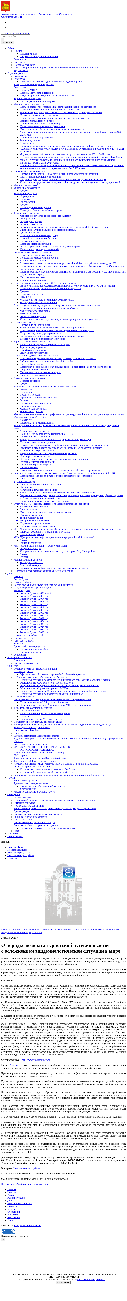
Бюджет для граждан (31, 221)
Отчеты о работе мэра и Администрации (35, 668)
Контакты (19, 643)
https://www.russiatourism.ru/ (36, 1060)
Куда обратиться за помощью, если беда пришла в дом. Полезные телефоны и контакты (66, 445)
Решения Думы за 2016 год (34, 604)
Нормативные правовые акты (35, 403)
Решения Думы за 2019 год (34, 612)
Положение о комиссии (26, 663)
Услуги (11, 777)
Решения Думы (22, 590)
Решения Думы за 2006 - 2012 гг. (37, 593)
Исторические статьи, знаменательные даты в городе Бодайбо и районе (58, 551)
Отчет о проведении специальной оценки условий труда (50, 246)
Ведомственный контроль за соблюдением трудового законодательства (57, 492)
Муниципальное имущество (35, 311)
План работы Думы (24, 640)
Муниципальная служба (26, 185)
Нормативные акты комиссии (35, 436)
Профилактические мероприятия (37, 442)
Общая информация (30, 543)
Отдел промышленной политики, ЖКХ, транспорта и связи (45, 283)
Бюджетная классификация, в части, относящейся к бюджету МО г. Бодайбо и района (65, 227)
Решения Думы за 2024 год (34, 626)
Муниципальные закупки (27, 98)
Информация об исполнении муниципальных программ (49, 109)
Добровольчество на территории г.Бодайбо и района (47, 361)
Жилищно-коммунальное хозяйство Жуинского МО (47, 299)
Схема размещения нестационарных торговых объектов (49, 308)
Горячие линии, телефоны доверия (38, 397)
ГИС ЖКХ (25, 297)
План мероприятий (30, 710)
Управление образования (27, 188)
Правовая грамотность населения (37, 526)
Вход (10, 1220)
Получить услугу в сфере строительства (41, 333)
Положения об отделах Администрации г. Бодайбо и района (52, 81)
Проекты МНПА (29, 90)
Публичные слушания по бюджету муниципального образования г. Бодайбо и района (65, 680)
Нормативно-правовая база (34, 649)
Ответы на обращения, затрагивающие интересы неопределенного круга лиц (55, 800)
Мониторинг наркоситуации (35, 456)
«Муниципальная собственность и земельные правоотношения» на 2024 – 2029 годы (65, 154)
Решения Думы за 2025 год (34, 629)
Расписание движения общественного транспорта (40, 752)
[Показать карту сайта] (7, 27)
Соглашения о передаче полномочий (39, 257)
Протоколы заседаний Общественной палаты (44, 702)
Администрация (16, 73)
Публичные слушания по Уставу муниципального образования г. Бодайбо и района (64, 691)
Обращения (13, 794)
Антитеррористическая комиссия (31, 520)
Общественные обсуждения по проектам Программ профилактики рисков (59, 685)
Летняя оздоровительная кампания (32, 766)
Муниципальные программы (29, 104)
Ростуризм (15, 1065)
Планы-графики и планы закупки (37, 101)
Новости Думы (15, 847)
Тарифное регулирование (33, 347)
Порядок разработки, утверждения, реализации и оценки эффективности (58, 106)
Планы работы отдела (31, 364)
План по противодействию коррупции (40, 176)
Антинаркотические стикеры (35, 431)
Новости (18, 576)
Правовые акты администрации (37, 92)
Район (10, 48)
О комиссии (26, 389)
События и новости (30, 394)
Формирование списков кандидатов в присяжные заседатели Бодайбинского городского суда (63, 724)
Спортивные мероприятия (34, 369)
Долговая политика (30, 232)
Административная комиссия (29, 378)
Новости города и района (20, 855)
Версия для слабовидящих (17, 33)
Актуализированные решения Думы (33, 587)
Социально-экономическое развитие (33, 252)
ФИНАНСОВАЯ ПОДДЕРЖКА (37, 749)
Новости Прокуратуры (19, 852)
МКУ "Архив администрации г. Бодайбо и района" (41, 545)
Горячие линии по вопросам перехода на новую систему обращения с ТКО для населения (67, 285)
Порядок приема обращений (29, 805)
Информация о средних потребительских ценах (45, 344)
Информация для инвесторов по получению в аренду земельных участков (59, 319)
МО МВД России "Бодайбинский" (32, 727)
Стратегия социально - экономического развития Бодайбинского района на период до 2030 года (71, 263)
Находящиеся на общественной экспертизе (42, 786)
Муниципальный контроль (28, 559)
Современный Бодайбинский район (39, 56)
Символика (20, 59)
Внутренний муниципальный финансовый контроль (48, 229)
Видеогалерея (21, 70)
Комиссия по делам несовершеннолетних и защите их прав (45, 386)
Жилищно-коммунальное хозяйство (38, 302)
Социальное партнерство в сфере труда (40, 484)
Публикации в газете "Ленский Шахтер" (41, 719)
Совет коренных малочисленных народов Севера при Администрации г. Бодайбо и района (62, 775)
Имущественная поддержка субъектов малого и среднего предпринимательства (56, 763)
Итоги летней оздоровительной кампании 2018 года (47, 769)
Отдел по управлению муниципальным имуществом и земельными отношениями (57, 305)
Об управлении (28, 202)
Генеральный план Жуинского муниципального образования (52, 336)
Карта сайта (13, 1217)
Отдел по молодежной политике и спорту (36, 355)
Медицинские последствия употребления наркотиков (48, 453)
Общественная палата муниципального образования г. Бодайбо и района (52, 699)
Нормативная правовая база (34, 241)
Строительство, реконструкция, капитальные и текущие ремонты (54, 118)
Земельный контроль (31, 565)
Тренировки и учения (31, 517)
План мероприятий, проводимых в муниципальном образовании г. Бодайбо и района (59, 67)
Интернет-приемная (24, 803)
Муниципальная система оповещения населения (45, 512)
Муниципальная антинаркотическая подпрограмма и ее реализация (55, 439)
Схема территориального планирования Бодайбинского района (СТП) (57, 330)
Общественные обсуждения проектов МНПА (44, 688)
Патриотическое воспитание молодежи (40, 372)
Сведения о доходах (30, 652)
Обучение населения (31, 515)
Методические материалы (33, 408)
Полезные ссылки (23, 819)
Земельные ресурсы (30, 313)
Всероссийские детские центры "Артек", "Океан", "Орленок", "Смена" (58, 358)
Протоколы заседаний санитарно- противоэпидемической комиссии (56, 475)
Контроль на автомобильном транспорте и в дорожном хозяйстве (54, 568)
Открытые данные (23, 671)
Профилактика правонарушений (37, 422)
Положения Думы (23, 638)
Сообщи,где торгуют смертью (35, 464)
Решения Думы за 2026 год (34, 632)
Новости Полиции (17, 849)
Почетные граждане (24, 65)
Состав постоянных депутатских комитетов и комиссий (43, 584)
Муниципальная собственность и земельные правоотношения (52, 129)
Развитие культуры (30, 140)
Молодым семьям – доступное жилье (39, 115)
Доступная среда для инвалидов (31, 744)
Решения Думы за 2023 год (34, 624)
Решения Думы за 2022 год (34, 621)
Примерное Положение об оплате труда (41, 210)
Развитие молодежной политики (37, 120)
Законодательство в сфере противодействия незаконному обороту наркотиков (61, 448)
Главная (5, 929)
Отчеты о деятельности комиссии (37, 461)
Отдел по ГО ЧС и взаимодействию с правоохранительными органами (51, 503)
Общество (12, 666)
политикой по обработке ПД (92, 1279)
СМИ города (20, 755)
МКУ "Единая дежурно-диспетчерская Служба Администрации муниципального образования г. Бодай (68, 529)
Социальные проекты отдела (35, 375)
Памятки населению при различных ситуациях (45, 531)
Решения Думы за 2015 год (34, 601)
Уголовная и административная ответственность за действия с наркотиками (60, 470)
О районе (19, 51)
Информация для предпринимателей (39, 249)
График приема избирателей (29, 635)
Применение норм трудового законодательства (45, 501)
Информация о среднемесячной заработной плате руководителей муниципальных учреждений (70, 182)
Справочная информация (33, 406)
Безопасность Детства (31, 411)
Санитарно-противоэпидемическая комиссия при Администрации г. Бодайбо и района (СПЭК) (64, 473)
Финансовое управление (27, 213)
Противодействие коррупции (29, 171)
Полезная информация (32, 534)
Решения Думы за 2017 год (34, 607)
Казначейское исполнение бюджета (38, 238)
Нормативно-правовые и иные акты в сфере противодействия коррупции (59, 174)
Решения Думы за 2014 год (34, 598)
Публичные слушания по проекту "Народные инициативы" (51, 694)
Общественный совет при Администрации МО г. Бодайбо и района (56, 705)
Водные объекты (29, 509)
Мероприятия (27, 196)
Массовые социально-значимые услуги (34, 791)
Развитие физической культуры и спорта (41, 123)
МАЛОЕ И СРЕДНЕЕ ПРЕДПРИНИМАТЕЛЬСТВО (42, 747)
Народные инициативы (32, 277)
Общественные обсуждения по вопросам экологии (47, 682)
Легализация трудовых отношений (38, 489)
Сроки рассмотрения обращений (31, 817)
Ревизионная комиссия (19, 657)
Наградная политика (24, 696)
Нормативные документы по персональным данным (47, 828)
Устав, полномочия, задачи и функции (34, 84)
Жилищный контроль (31, 562)
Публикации (26, 392)
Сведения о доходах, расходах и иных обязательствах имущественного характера (63, 179)
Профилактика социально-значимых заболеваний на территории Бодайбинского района (66, 146)
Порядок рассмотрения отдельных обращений (38, 814)
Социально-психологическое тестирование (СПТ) (46, 434)
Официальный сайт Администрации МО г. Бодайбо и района (52, 674)
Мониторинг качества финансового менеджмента (46, 215)
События (12, 858)
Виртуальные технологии (27, 1225)
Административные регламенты (31, 783)
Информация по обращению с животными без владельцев (50, 288)
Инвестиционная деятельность (36, 255)
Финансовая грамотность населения (33, 707)
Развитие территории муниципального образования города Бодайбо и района (61, 112)
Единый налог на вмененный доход (39, 235)
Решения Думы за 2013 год (34, 596)
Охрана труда (27, 487)
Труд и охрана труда (24, 481)
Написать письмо (23, 797)
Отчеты (24, 400)
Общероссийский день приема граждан (34, 822)
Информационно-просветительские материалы (45, 713)
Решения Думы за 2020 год (34, 615)
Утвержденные (28, 789)
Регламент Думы (22, 582)
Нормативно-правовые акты (35, 325)
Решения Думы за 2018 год (34, 610)
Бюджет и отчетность (31, 224)
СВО (16, 830)
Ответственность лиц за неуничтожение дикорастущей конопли (54, 459)
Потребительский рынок (33, 350)
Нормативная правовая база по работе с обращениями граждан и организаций (55, 808)
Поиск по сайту (15, 836)
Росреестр (19, 733)
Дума (10, 573)
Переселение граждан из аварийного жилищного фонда (43, 571)
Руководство (20, 76)
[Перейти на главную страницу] (7, 22)
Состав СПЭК (27, 478)
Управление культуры (25, 193)
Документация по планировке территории (42, 338)
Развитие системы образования (36, 137)
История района (28, 53)
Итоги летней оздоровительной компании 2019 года (47, 772)
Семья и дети (27, 143)
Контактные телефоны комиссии (37, 450)
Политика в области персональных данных (36, 825)
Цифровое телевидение (32, 294)
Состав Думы (21, 579)
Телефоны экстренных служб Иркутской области (40, 758)
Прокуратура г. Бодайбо (26, 730)
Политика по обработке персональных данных (26, 1184)
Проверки (25, 199)
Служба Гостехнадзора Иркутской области (36, 735)
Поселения (19, 62)
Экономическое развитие (33, 260)
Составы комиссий (30, 380)
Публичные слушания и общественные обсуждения (41, 677)
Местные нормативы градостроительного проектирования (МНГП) (55, 327)
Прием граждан (22, 811)
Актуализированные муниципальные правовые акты (48, 95)
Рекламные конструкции (33, 316)
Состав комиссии (29, 467)
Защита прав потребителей (34, 352)
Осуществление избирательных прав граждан (38, 721)
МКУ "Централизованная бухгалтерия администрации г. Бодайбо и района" (54, 537)
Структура (19, 78)
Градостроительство (24, 322)
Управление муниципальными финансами (42, 126)
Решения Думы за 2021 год (34, 618)
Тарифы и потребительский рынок (32, 341)
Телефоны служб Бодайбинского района (35, 761)
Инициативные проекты (33, 280)
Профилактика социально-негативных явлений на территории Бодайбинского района (65, 366)
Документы (20, 87)
